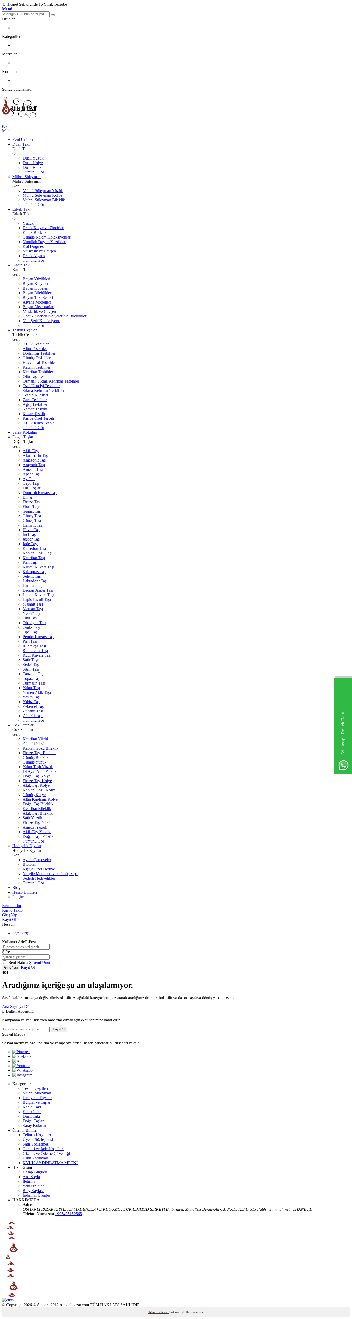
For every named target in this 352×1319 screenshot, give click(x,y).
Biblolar (29, 864)
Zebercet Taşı (34, 706)
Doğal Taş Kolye (37, 776)
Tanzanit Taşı (33, 674)
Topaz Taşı (31, 678)
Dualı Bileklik (34, 167)
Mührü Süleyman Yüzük (43, 190)
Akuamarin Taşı (36, 455)
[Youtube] (21, 1065)
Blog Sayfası (33, 1190)
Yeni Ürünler (22, 139)
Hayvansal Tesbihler (39, 362)
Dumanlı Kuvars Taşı (40, 492)
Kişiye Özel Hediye (39, 869)
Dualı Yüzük (33, 158)
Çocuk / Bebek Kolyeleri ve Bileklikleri (55, 316)
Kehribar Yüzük (36, 739)
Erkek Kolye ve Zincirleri (43, 228)
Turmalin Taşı (34, 683)
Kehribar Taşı (34, 557)
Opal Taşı (30, 632)
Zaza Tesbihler (35, 400)
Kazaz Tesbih (34, 413)
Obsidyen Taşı (34, 623)
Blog (16, 887)
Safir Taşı (30, 660)
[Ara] (53, 15)
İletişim (18, 897)
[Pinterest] (21, 1052)
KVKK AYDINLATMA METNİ (50, 1163)
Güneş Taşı (32, 516)
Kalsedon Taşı (34, 548)
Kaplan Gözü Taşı (37, 553)
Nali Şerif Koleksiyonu (41, 321)
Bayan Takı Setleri (38, 297)
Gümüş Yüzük (34, 762)
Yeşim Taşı (31, 697)
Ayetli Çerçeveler (37, 859)
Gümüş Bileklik (35, 757)
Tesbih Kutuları (35, 395)
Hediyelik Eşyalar (26, 846)
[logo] (176, 108)
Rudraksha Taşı (35, 650)
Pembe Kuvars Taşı (38, 636)
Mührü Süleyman (26, 176)
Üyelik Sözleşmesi (38, 1139)
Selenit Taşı (32, 576)
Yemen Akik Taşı (37, 692)
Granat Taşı (32, 511)
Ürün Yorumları (35, 1158)
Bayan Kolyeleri (36, 283)
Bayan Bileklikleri (37, 293)
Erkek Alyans (34, 255)
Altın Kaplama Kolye (40, 799)
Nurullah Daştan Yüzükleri (44, 242)
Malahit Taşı (33, 604)
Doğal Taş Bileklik (38, 804)
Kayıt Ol (9, 919)
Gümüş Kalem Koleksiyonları (47, 237)
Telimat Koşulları (37, 1135)
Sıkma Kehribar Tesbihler (43, 390)
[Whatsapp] (22, 1070)
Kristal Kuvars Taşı (38, 567)
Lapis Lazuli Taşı (37, 599)
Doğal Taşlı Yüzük (38, 836)
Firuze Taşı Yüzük (38, 822)
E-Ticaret (163, 1312)
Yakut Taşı (31, 688)
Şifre (6, 952)
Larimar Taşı (33, 585)
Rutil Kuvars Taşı (37, 655)
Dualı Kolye (33, 163)
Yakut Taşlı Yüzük (38, 767)
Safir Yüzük (32, 818)
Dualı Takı (21, 144)
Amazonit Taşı (34, 460)
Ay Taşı (29, 478)
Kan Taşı (30, 562)
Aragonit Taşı (34, 465)
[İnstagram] (22, 1075)
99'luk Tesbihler (36, 344)
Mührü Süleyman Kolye (42, 195)
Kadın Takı (21, 265)
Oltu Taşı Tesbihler (38, 376)
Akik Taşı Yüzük (37, 832)
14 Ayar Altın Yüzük (39, 771)
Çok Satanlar (22, 725)
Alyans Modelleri (37, 302)
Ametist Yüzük (35, 827)
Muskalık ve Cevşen (39, 251)
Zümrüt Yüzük (35, 743)
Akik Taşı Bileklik (38, 813)
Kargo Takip (12, 910)
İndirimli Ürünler (36, 1195)
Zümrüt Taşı (33, 715)
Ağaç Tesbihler (35, 404)
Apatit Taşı (31, 474)
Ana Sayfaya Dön (16, 1006)
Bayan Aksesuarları (38, 307)
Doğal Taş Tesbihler (39, 353)
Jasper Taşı (31, 539)
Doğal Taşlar (22, 437)
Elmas (28, 497)
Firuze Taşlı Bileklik (39, 753)
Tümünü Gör (33, 172)
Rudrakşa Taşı (34, 646)
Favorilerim (11, 905)
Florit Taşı (31, 506)
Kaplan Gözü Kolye (39, 790)
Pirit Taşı (30, 641)
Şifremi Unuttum (42, 962)
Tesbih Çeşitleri (25, 330)
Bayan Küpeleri (35, 288)
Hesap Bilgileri (24, 892)
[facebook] (21, 1056)
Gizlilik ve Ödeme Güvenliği (46, 1153)
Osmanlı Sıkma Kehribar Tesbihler (51, 381)
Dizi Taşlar (31, 488)
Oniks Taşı (31, 627)
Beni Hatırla (18, 962)
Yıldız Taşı (31, 702)
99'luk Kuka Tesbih (39, 423)
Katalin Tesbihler (37, 367)
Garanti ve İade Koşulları (43, 1149)
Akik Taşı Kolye (36, 785)
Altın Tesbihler (35, 348)
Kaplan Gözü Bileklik (40, 748)
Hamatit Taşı (33, 525)
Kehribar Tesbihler (38, 372)
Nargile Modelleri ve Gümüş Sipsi (50, 873)
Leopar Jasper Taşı (38, 590)
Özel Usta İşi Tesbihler (41, 386)
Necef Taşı (31, 613)
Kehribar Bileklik (37, 808)
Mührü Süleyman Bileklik (44, 200)
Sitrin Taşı (31, 669)
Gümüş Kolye (34, 794)
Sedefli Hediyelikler (39, 878)
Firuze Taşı (32, 502)
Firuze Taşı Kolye (37, 780)
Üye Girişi (20, 933)
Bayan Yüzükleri (36, 279)
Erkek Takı (21, 209)
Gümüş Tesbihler (37, 358)
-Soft (152, 1312)
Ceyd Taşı (31, 483)
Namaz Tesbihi (35, 409)
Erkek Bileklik (34, 232)
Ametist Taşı (33, 469)
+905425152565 (68, 1214)
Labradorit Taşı (35, 581)
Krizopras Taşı (34, 571)
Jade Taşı (30, 544)
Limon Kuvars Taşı (38, 595)
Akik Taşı (31, 451)
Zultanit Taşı (33, 711)
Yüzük (28, 223)
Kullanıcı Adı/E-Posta (20, 942)
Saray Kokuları (24, 432)
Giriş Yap (9, 915)
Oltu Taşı (30, 618)
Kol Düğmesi (34, 246)
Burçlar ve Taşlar (37, 1102)
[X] (16, 1061)
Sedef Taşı (31, 664)
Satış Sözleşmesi (36, 1144)
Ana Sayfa (31, 1176)
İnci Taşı (30, 534)
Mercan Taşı (33, 609)
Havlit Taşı (31, 530)
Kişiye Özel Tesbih (38, 418)
